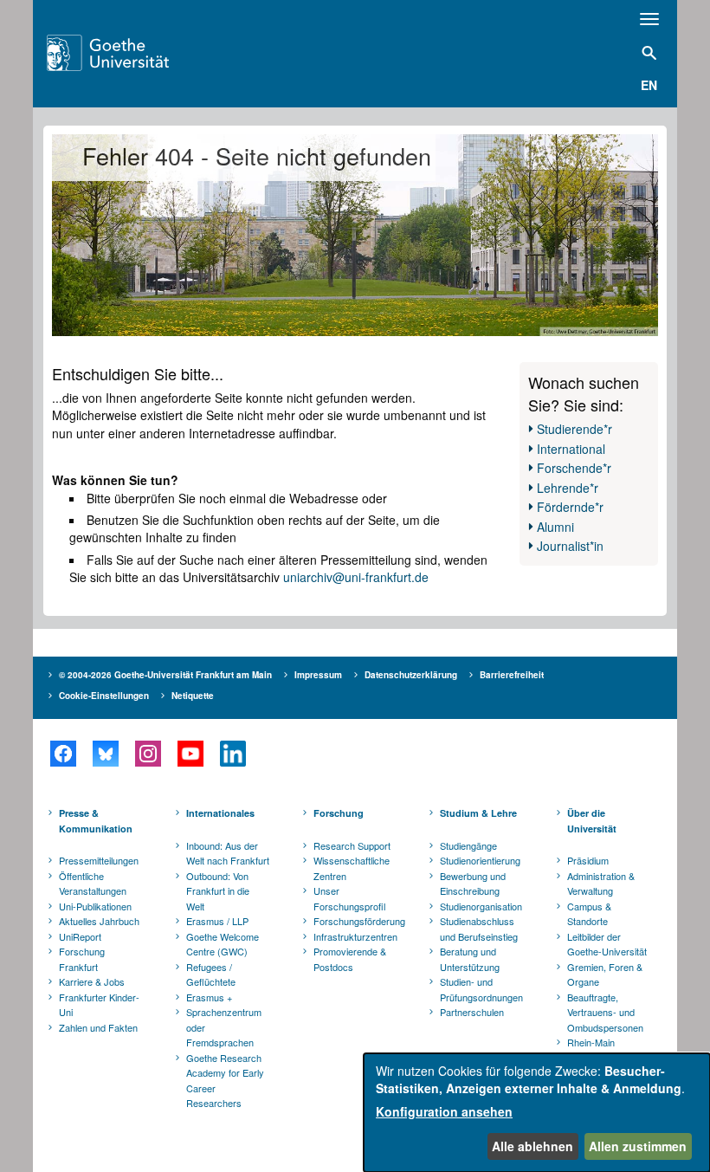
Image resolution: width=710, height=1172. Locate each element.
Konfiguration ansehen (444, 1111)
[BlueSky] (105, 754)
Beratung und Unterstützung (470, 959)
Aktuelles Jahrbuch (99, 921)
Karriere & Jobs (92, 981)
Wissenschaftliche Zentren (351, 868)
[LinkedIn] (232, 754)
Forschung (338, 812)
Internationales (220, 812)
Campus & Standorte (589, 914)
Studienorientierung (480, 860)
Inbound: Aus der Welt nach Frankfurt (227, 853)
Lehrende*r (567, 487)
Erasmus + (209, 997)
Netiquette (192, 696)
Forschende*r (574, 467)
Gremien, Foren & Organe (604, 974)
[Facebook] (62, 754)
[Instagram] (147, 754)
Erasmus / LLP (217, 921)
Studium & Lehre (478, 812)
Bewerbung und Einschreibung (473, 883)
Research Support (351, 845)
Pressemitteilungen (99, 860)
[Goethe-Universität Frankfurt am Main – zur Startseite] (130, 53)
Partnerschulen (472, 1012)
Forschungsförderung (356, 921)
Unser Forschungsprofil (349, 898)
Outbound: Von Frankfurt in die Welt (217, 891)
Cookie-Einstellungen (104, 696)
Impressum (318, 675)
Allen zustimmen (638, 1146)
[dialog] (537, 1112)
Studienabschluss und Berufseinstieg (479, 928)
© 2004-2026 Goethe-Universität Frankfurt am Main (165, 675)
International (571, 448)
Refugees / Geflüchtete (211, 974)
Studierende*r (574, 428)
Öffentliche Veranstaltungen (92, 883)
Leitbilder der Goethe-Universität (607, 944)
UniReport (80, 936)
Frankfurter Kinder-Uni (99, 1005)
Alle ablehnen (532, 1146)
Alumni (555, 526)
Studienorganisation (481, 906)
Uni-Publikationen (95, 906)
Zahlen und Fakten (98, 1027)
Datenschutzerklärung (411, 675)
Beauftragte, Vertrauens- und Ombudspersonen (605, 1012)
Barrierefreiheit (512, 675)
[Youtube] (190, 754)
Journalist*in (570, 545)
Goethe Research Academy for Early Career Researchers (225, 1080)
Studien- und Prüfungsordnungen (481, 989)
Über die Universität (591, 820)
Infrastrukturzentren (355, 936)
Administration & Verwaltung (601, 883)
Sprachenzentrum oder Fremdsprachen (223, 1027)
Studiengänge (468, 845)
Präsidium (588, 860)
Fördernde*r (570, 506)
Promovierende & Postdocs (349, 959)
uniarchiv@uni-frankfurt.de (356, 577)
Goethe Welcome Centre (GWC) (222, 944)
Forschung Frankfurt (82, 959)
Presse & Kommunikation (95, 820)
